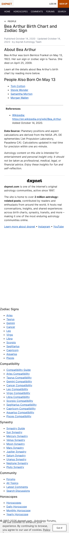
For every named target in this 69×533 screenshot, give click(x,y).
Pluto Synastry (15, 467)
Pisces (10, 358)
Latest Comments (17, 487)
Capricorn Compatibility (21, 408)
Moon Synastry (15, 443)
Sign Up (63, 4)
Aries (9, 315)
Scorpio (11, 342)
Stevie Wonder (19, 90)
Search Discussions (18, 490)
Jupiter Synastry (16, 451)
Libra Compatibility (18, 397)
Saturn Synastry (16, 455)
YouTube (58, 226)
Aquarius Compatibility (20, 412)
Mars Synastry (15, 447)
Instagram (44, 226)
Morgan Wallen (20, 97)
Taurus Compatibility (19, 377)
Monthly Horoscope (18, 510)
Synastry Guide (15, 428)
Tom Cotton (18, 86)
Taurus (10, 319)
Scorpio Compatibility (19, 400)
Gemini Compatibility (19, 381)
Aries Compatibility (18, 373)
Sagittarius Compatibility (21, 404)
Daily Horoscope (16, 506)
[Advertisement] (34, 269)
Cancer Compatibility (19, 385)
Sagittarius (12, 346)
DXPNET (7, 3)
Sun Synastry (14, 432)
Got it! (59, 528)
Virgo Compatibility (18, 393)
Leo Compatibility (17, 389)
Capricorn (12, 350)
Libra (9, 338)
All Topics (12, 483)
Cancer (10, 327)
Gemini (10, 323)
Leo (8, 330)
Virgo (9, 334)
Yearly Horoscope (17, 514)
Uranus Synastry (16, 459)
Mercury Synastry (17, 436)
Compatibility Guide (18, 369)
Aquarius (11, 354)
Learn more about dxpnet (19, 226)
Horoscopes (13, 502)
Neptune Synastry (17, 463)
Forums (10, 479)
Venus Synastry (15, 440)
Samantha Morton (21, 93)
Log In (52, 4)
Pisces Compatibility (18, 416)
